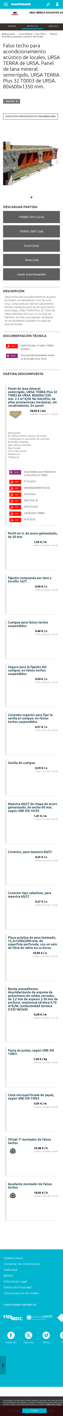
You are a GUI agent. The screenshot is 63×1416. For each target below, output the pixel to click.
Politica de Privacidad (18, 1287)
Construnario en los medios (21, 1293)
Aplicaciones (8, 34)
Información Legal (15, 1281)
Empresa (12, 26)
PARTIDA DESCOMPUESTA (23, 374)
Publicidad (10, 1269)
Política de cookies (54, 1404)
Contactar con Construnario (22, 1264)
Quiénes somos (13, 1258)
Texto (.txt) (32, 260)
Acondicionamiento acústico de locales (23, 36)
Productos (32, 26)
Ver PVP (11, 101)
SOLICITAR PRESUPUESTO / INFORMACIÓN (31, 116)
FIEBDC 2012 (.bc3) (31, 217)
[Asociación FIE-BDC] (13, 1317)
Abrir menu (5, 4)
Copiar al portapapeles (31, 274)
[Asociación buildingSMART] (40, 1317)
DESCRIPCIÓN (13, 291)
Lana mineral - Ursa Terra (32, 34)
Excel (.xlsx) (31, 245)
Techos (53, 34)
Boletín (8, 1275)
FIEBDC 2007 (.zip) (31, 231)
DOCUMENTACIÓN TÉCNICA (24, 336)
